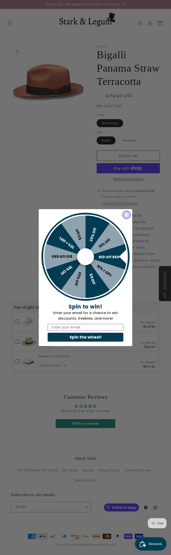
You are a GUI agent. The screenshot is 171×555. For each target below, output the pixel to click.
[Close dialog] (126, 215)
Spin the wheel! (85, 337)
